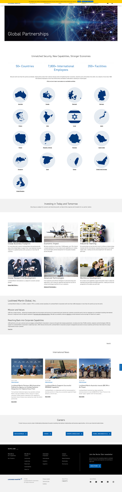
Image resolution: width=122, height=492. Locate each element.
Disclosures (65, 464)
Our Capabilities (12, 455)
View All (109, 343)
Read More (14, 401)
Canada (46, 433)
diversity (69, 314)
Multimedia (65, 461)
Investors (83, 3)
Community (27, 458)
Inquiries (10, 329)
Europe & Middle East (73, 433)
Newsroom (27, 464)
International (46, 458)
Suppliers (96, 3)
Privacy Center (46, 479)
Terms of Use (46, 481)
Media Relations (66, 458)
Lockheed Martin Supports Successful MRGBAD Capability (58, 386)
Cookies (45, 483)
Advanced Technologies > (50, 287)
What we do (47, 3)
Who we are (32, 3)
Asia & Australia (19, 433)
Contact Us (64, 455)
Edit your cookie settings (87, 1)
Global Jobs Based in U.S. (100, 433)
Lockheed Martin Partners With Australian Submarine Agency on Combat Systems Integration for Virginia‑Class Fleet (25, 387)
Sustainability (27, 466)
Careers (71, 3)
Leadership (27, 461)
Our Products (11, 458)
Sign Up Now (94, 466)
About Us (26, 469)
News (59, 3)
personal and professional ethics (42, 314)
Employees (45, 455)
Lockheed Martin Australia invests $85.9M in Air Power (94, 386)
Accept (79, 1)
